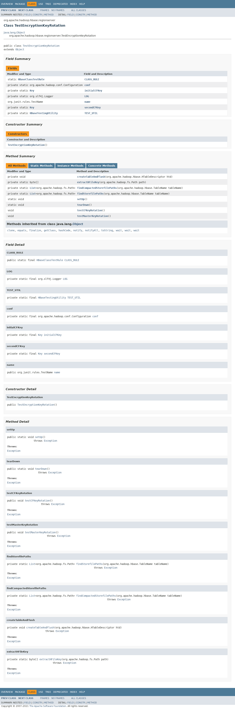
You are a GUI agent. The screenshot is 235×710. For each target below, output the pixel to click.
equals (21, 230)
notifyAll (91, 230)
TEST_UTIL (91, 113)
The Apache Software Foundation (47, 706)
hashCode (64, 230)
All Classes (78, 10)
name (87, 101)
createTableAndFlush (91, 176)
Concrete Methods (101, 165)
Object (19, 49)
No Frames (57, 10)
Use (41, 4)
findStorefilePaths (90, 193)
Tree (48, 4)
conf (87, 85)
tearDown (83, 204)
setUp (80, 199)
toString (107, 230)
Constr (37, 14)
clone (11, 230)
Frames (44, 10)
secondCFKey (92, 107)
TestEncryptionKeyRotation (41, 45)
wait (119, 230)
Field (27, 14)
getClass (50, 230)
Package (20, 4)
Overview (7, 4)
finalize (35, 230)
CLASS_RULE (91, 79)
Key (32, 90)
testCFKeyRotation (89, 210)
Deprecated (60, 4)
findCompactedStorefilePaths (97, 187)
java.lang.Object (14, 32)
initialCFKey (93, 90)
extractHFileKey (88, 182)
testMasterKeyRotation (92, 216)
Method (49, 14)
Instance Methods (70, 165)
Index (73, 4)
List (33, 187)
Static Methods (41, 165)
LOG (86, 96)
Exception (50, 440)
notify (77, 230)
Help (82, 4)
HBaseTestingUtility (44, 113)
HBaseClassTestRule (31, 79)
